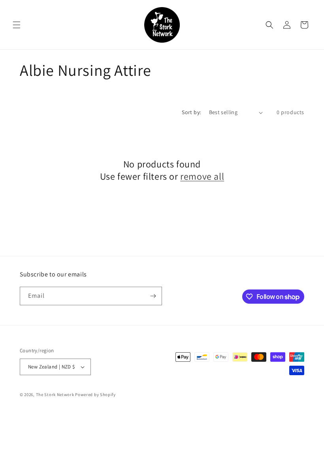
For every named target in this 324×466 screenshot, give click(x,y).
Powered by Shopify (95, 394)
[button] (16, 25)
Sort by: (191, 112)
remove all (202, 176)
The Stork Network (55, 394)
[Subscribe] (153, 296)
